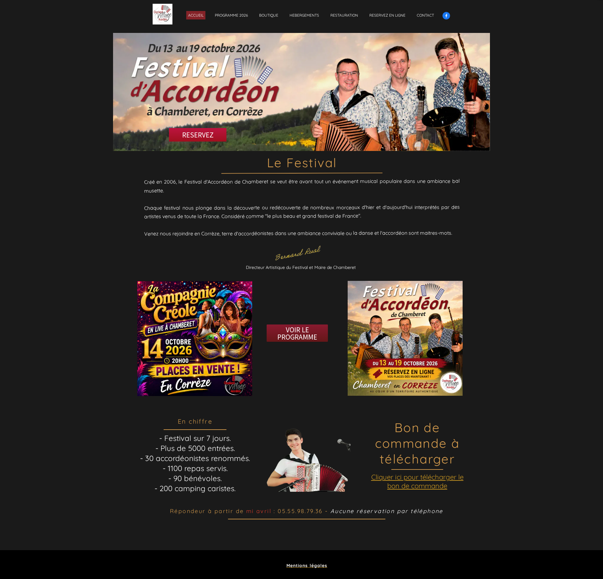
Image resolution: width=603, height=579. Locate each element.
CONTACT (425, 15)
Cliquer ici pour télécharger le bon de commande (417, 481)
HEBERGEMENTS (304, 15)
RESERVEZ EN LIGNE (387, 15)
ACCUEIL (196, 15)
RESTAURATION (344, 15)
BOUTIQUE (268, 15)
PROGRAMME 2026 (231, 15)
